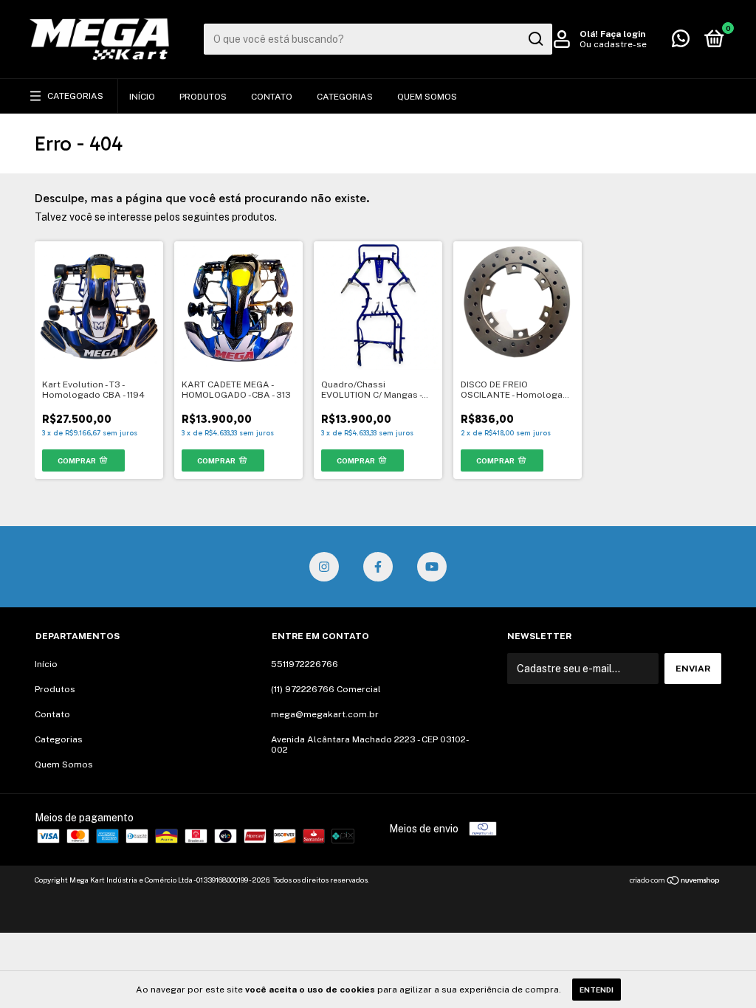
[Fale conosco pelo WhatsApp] (680, 42)
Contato (271, 97)
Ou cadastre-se (613, 44)
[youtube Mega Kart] (432, 566)
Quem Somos (427, 97)
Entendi (597, 989)
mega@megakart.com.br (325, 714)
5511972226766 (304, 664)
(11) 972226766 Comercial (326, 689)
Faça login (622, 34)
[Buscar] (535, 39)
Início (142, 97)
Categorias (75, 96)
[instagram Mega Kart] (324, 566)
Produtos (203, 97)
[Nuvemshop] (675, 882)
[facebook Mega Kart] (378, 566)
